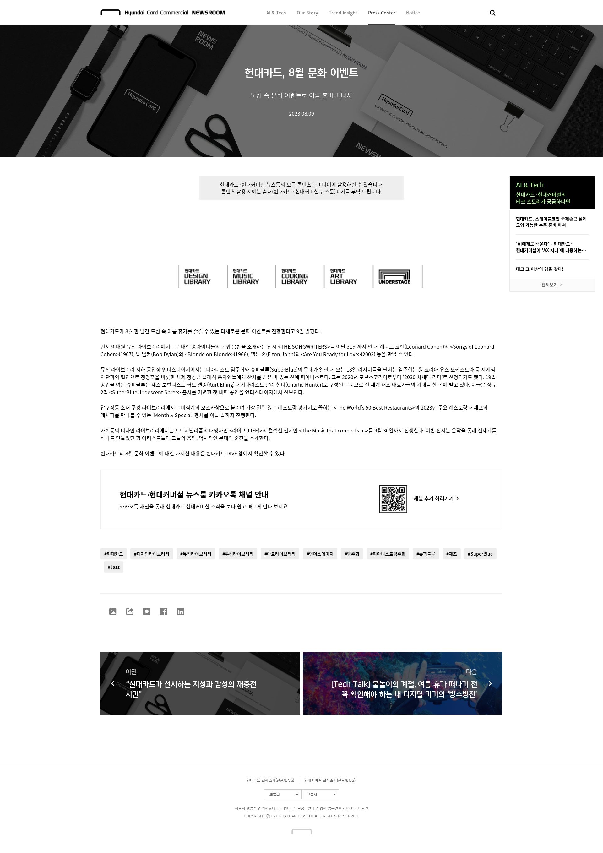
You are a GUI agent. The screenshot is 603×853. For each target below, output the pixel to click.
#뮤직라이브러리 (195, 554)
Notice (413, 12)
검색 (492, 13)
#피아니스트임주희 (387, 554)
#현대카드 (113, 554)
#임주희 (352, 554)
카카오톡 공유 (146, 611)
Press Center (381, 12)
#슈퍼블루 (425, 554)
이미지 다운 (112, 611)
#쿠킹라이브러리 (237, 554)
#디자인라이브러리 (151, 554)
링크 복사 (129, 611)
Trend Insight (343, 12)
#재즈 (451, 554)
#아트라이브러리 (280, 554)
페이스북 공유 (163, 611)
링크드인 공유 (180, 611)
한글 (280, 780)
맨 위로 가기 (586, 836)
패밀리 (274, 794)
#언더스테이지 (320, 554)
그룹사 (312, 794)
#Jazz (114, 567)
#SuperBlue (480, 554)
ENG (289, 780)
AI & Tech (276, 12)
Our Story (307, 12)
